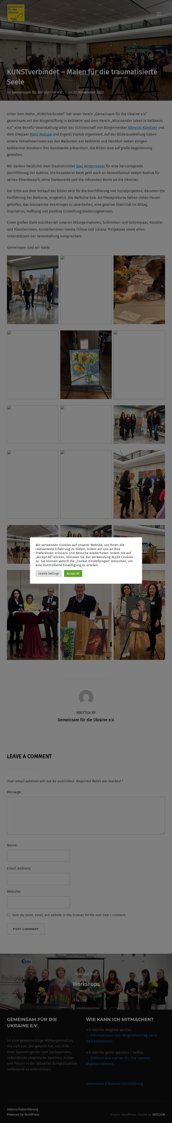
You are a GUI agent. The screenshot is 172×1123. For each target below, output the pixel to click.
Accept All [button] (73, 573)
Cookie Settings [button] (48, 573)
